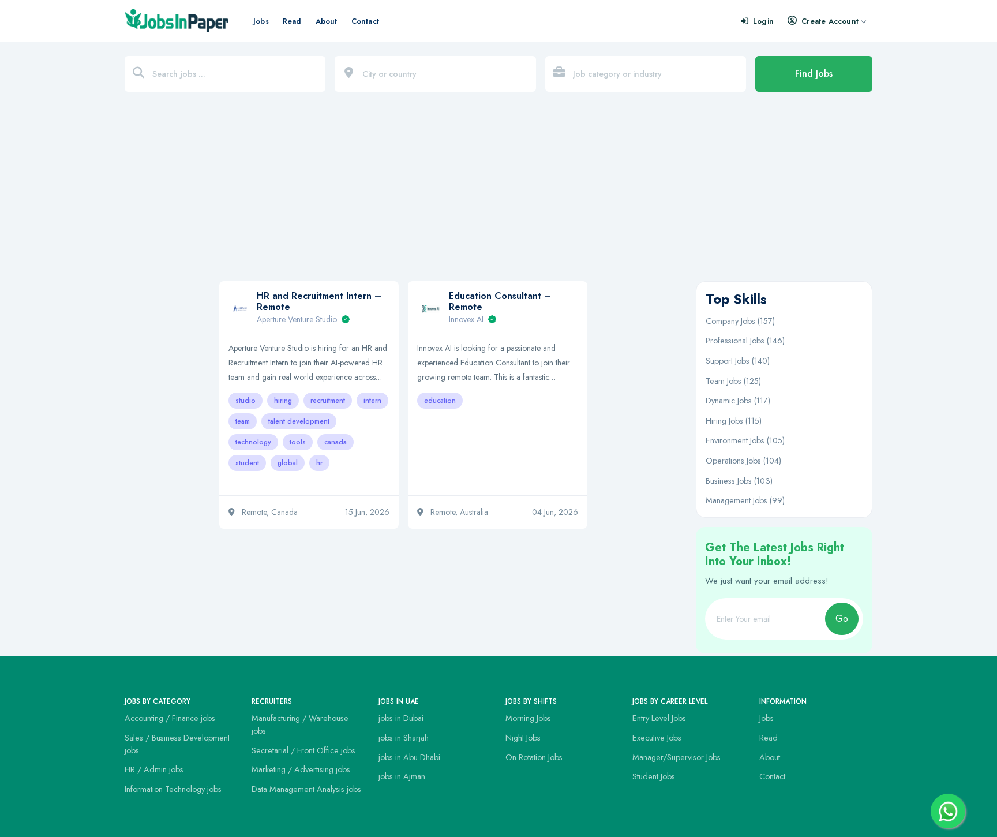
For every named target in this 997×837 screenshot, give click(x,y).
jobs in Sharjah (403, 737)
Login (763, 21)
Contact (365, 21)
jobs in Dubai (400, 718)
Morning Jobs (528, 718)
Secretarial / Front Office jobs (303, 750)
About (327, 21)
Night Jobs (523, 737)
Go (841, 618)
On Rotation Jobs (534, 757)
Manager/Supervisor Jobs (676, 757)
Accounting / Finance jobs (170, 718)
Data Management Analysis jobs (306, 789)
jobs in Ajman (401, 776)
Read (292, 21)
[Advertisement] (498, 192)
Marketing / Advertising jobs (301, 769)
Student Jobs (653, 776)
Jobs (261, 21)
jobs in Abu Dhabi (409, 757)
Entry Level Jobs (659, 718)
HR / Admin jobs (154, 769)
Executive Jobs (656, 737)
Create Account (830, 21)
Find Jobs (814, 73)
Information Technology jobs (173, 789)
